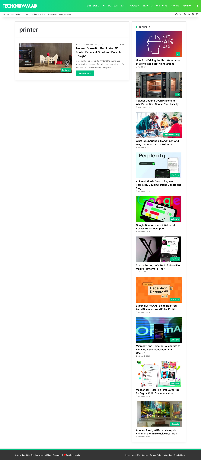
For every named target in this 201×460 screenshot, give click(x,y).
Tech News (91, 6)
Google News (65, 14)
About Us (15, 14)
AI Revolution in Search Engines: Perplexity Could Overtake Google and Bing (158, 185)
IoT (123, 6)
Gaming (175, 6)
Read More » (85, 73)
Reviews (187, 6)
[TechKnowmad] (20, 5)
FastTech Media (73, 455)
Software (161, 6)
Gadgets (134, 6)
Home (6, 14)
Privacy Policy (38, 14)
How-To (147, 6)
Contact (26, 14)
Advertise (52, 14)
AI (103, 6)
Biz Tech (112, 6)
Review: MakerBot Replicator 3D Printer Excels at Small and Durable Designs (99, 52)
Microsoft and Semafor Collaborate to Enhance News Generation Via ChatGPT (158, 349)
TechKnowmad (83, 45)
